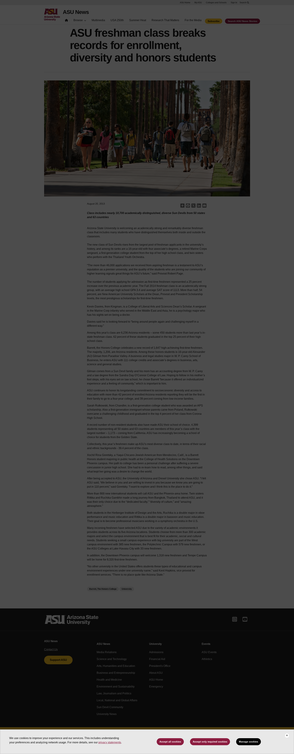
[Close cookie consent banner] (287, 735)
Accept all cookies (170, 741)
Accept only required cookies (210, 741)
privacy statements (109, 742)
